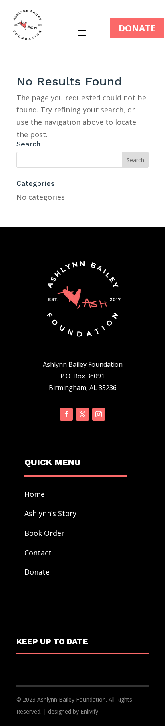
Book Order (45, 533)
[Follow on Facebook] (66, 414)
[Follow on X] (82, 414)
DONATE (137, 28)
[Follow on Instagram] (98, 414)
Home (34, 494)
